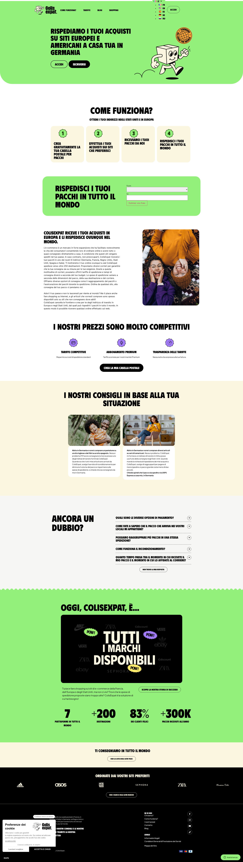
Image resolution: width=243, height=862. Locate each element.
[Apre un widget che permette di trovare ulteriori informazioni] (230, 857)
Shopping (113, 10)
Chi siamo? (148, 815)
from (129, 186)
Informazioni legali (151, 838)
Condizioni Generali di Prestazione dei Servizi (162, 841)
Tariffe (86, 10)
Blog (99, 10)
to (128, 194)
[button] (153, 517)
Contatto (148, 825)
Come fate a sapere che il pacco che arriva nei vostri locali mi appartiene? (150, 527)
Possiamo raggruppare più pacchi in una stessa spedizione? (147, 538)
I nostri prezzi (149, 822)
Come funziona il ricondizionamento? (140, 549)
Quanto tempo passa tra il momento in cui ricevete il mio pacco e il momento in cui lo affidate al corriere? (151, 558)
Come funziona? (68, 10)
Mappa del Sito (150, 846)
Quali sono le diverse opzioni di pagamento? (145, 517)
